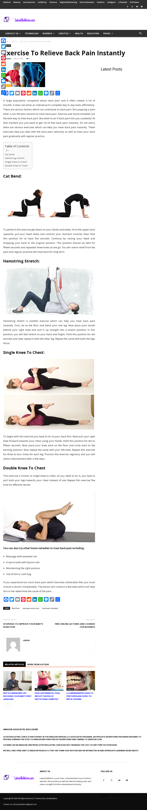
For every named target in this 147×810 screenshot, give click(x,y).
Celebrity (42, 2)
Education (93, 33)
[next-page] (9, 705)
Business (47, 33)
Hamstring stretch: (15, 158)
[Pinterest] (3, 58)
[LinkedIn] (3, 69)
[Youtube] (142, 6)
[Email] (3, 52)
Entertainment (87, 2)
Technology (32, 33)
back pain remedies (50, 608)
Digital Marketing (68, 2)
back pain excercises (31, 608)
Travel (107, 33)
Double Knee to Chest (16, 165)
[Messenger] (3, 81)
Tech (126, 795)
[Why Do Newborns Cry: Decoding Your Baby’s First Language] (17, 681)
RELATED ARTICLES (14, 664)
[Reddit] (3, 64)
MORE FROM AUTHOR (38, 664)
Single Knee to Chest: (16, 161)
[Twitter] (132, 6)
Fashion (7, 2)
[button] (140, 33)
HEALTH (14, 41)
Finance (53, 2)
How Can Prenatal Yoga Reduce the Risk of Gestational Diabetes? (47, 696)
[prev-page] (5, 705)
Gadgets (111, 2)
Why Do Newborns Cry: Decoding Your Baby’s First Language (17, 696)
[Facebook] (127, 6)
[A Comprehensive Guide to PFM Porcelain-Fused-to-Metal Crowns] (80, 681)
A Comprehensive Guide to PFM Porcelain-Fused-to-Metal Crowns (79, 696)
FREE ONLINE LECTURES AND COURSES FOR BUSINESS (75, 625)
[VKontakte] (137, 6)
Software (134, 2)
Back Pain (16, 608)
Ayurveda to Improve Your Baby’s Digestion (23, 625)
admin (8, 58)
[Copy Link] (3, 87)
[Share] (3, 92)
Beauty (17, 2)
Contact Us (11, 33)
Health (79, 33)
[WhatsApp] (3, 75)
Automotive (29, 2)
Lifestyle (122, 2)
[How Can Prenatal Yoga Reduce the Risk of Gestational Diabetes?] (49, 681)
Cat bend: (10, 154)
